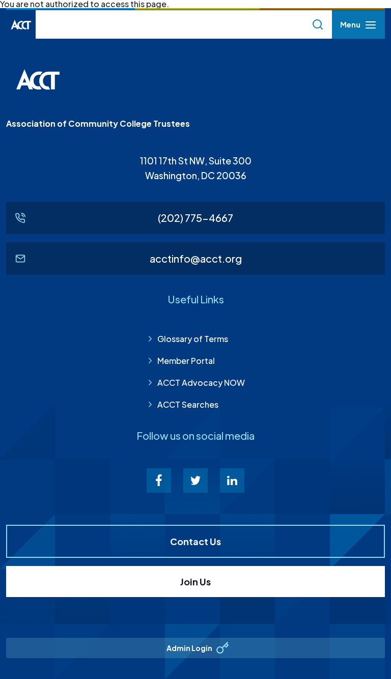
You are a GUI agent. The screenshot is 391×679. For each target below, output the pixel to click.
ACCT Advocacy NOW (201, 382)
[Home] (21, 24)
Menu (350, 27)
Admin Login (189, 648)
